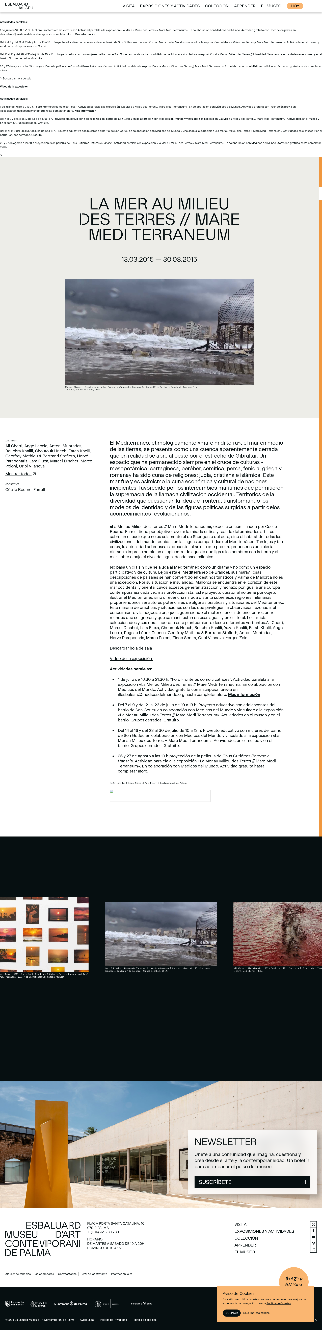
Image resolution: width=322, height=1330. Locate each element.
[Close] (309, 1291)
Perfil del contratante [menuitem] (94, 1274)
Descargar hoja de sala (131, 648)
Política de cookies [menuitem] (144, 1319)
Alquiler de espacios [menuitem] (18, 1274)
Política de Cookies (278, 1303)
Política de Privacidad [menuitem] (113, 1319)
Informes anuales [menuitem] (121, 1274)
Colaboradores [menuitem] (44, 1274)
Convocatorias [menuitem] (67, 1274)
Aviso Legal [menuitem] (87, 1319)
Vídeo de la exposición (14, 86)
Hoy (295, 6)
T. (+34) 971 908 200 (103, 1232)
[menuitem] (129, 6)
